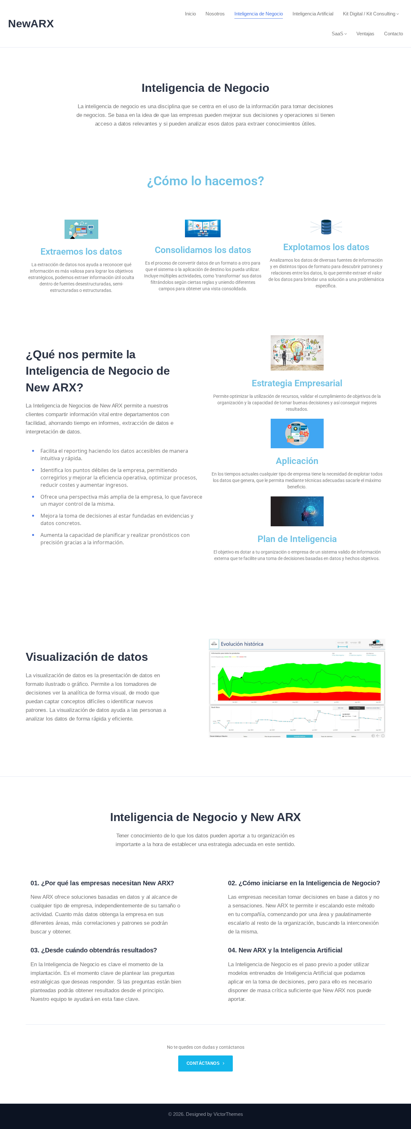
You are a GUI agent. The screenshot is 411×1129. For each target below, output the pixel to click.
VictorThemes (228, 1114)
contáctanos (204, 1063)
